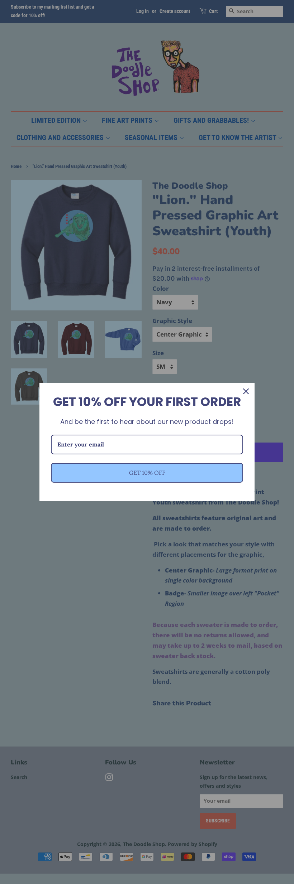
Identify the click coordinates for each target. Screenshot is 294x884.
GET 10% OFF (147, 472)
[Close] (246, 391)
